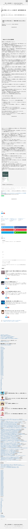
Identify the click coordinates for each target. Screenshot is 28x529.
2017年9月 (2, 368)
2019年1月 (2, 476)
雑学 (2, 236)
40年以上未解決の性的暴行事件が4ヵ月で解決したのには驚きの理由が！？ (12, 320)
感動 (1, 382)
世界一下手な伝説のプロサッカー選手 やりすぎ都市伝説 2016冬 (9, 445)
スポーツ (2, 376)
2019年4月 (2, 354)
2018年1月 (2, 365)
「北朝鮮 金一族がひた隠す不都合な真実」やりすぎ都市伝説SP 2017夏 (10, 430)
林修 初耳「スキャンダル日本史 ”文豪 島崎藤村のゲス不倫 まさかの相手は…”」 (11, 426)
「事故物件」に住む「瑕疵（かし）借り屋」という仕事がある (10, 321)
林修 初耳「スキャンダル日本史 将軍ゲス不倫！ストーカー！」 (9, 437)
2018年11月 (2, 357)
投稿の (2, 347)
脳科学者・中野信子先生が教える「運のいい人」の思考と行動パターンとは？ (11, 464)
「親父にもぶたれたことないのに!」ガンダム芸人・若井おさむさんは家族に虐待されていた (13, 465)
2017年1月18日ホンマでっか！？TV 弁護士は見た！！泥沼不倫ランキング (11, 449)
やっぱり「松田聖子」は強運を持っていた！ (12, 403)
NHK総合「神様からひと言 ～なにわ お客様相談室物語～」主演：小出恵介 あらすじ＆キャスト (13, 455)
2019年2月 (2, 355)
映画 (1, 383)
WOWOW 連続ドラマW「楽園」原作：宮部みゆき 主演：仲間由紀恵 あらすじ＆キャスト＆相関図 (13, 427)
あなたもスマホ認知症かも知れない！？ (11, 281)
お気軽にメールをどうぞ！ (5, 341)
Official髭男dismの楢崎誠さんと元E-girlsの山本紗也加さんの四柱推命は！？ (9, 338)
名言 (1, 381)
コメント (3, 242)
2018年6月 (2, 361)
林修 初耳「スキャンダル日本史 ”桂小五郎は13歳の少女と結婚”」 (9, 432)
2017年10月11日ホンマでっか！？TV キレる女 (7, 459)
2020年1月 (2, 351)
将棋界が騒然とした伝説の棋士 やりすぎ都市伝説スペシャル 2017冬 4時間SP (11, 429)
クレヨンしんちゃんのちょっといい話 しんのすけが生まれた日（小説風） (10, 439)
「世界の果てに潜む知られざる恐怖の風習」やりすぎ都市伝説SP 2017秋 (10, 458)
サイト (3, 257)
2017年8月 (2, 489)
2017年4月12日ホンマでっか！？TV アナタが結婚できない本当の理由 (10, 452)
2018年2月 (2, 364)
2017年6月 (2, 370)
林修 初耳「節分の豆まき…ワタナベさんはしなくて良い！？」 (9, 423)
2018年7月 (2, 360)
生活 (1, 386)
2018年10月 (2, 358)
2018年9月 (2, 359)
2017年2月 (2, 373)
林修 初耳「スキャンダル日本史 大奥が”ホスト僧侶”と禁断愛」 (9, 424)
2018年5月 (2, 362)
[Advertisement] (14, 33)
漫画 (1, 385)
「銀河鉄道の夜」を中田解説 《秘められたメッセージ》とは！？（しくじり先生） (11, 421)
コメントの (3, 348)
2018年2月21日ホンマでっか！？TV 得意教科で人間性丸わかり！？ (10, 457)
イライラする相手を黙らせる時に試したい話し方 (13, 291)
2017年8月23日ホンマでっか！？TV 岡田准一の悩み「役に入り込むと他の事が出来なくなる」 (13, 219)
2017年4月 (2, 372)
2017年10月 (2, 367)
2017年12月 (2, 486)
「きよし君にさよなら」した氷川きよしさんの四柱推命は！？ (8, 336)
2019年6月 (2, 473)
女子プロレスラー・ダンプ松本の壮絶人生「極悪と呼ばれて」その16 (15, 413)
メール (3, 254)
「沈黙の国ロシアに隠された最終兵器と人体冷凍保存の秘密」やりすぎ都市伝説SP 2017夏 (12, 434)
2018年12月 (2, 477)
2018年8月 (2, 480)
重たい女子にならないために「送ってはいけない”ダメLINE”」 (15, 310)
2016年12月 (2, 375)
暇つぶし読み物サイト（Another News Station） (14, 3)
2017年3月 (2, 493)
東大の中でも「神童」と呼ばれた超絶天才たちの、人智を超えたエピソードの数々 (5, 219)
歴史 (1, 384)
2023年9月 (2, 470)
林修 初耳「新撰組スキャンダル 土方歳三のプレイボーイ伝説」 (9, 446)
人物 (1, 379)
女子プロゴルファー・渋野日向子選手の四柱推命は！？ (7, 337)
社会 (1, 509)
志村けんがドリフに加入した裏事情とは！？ (6, 454)
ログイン (2, 346)
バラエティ (2, 378)
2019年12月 (2, 352)
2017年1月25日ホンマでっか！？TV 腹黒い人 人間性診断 (8, 451)
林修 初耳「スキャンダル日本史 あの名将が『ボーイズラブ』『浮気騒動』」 (11, 443)
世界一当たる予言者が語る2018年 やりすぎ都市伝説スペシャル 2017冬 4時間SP (11, 433)
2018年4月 (2, 483)
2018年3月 (2, 363)
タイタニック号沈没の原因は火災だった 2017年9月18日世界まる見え (10, 436)
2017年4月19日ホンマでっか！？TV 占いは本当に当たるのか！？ (9, 431)
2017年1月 (2, 374)
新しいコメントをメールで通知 (6, 261)
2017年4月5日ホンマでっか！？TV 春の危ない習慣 (7, 453)
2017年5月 (2, 371)
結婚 (1, 388)
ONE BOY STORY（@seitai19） (6, 344)
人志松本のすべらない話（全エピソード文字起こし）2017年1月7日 (9, 422)
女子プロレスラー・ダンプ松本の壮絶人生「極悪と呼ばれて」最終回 (15, 408)
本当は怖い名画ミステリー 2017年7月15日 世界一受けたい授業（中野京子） (11, 425)
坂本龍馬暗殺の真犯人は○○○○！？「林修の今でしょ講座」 (8, 450)
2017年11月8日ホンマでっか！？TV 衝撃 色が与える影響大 (9, 442)
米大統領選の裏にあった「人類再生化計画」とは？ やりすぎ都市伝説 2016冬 (11, 440)
